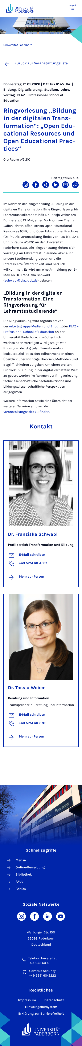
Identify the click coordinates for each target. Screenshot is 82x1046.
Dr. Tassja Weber (26, 687)
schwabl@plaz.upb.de (21, 280)
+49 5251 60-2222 (42, 975)
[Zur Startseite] (20, 8)
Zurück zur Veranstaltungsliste (41, 63)
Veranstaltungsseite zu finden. (26, 412)
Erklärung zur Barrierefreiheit (41, 1013)
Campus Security (42, 971)
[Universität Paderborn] (41, 1029)
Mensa (21, 860)
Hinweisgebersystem (41, 1007)
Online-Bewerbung (30, 867)
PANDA (21, 889)
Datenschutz (54, 1000)
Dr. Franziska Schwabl (33, 534)
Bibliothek (24, 874)
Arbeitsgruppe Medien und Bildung (35, 326)
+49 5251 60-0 (38, 963)
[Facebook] (34, 916)
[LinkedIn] (47, 916)
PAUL (19, 882)
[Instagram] (21, 916)
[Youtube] (60, 916)
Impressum (27, 1000)
